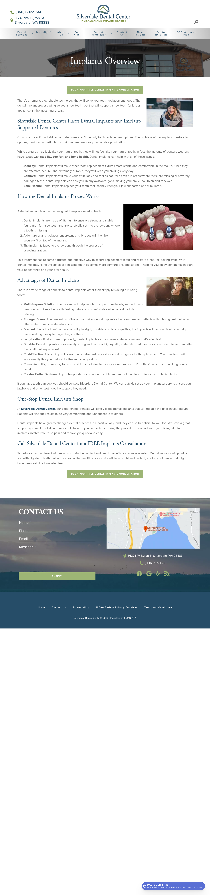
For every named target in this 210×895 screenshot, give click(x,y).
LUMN (127, 618)
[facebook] (139, 575)
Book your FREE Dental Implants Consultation (105, 90)
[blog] (167, 575)
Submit (57, 576)
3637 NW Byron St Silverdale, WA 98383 (32, 20)
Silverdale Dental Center (38, 409)
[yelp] (158, 575)
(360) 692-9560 (29, 12)
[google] (149, 575)
